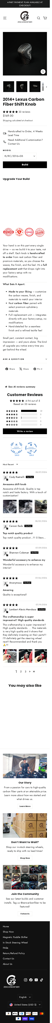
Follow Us (25, 914)
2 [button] (21, 671)
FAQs (5, 948)
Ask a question (13, 359)
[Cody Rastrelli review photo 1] (10, 506)
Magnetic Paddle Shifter (15, 937)
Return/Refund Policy (14, 953)
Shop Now (25, 858)
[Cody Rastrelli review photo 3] (41, 506)
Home (6, 926)
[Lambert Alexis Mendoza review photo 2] (25, 656)
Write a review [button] (25, 431)
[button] (11, 111)
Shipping (7, 120)
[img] (10, 472)
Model (7, 150)
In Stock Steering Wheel (15, 942)
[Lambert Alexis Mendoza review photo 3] (41, 656)
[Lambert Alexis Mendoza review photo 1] (10, 656)
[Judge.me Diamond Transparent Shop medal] (31, 448)
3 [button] (25, 671)
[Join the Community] (25, 877)
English (23, 997)
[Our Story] (25, 766)
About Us (7, 964)
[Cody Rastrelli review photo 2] (25, 506)
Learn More (24, 806)
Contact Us (8, 958)
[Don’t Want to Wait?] (25, 825)
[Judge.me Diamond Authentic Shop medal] (16, 448)
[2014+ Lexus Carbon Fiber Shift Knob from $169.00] (10, 198)
